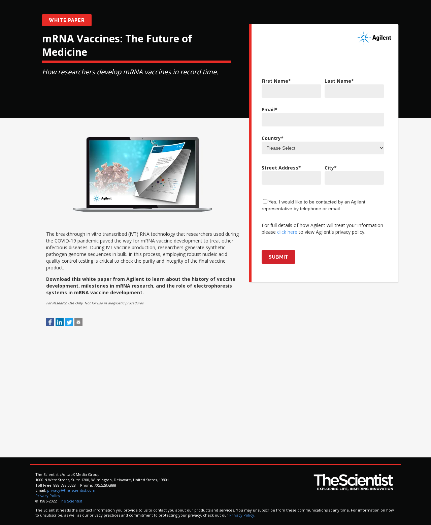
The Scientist (70, 500)
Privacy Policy (47, 495)
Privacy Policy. (242, 515)
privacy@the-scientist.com (71, 490)
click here (287, 232)
